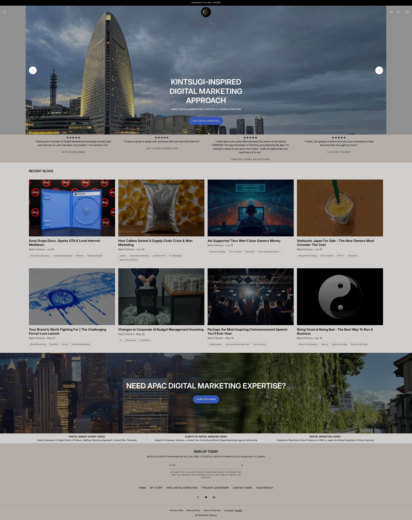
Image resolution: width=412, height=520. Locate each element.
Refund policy (193, 510)
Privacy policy (176, 510)
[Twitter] (197, 497)
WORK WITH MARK (206, 399)
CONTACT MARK (242, 487)
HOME (142, 487)
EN (391, 12)
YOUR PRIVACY (264, 487)
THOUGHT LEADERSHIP (215, 487)
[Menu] (7, 12)
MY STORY (156, 487)
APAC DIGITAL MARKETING (206, 120)
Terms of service (212, 510)
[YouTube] (206, 497)
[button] (398, 12)
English (238, 510)
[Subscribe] (239, 465)
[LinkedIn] (214, 497)
